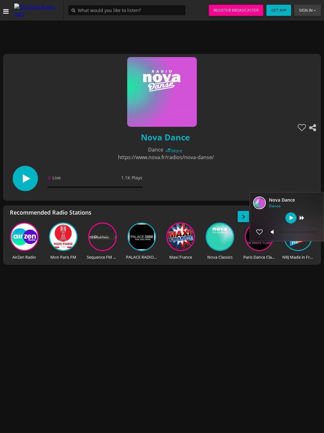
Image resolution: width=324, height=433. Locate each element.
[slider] (298, 232)
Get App (278, 10)
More (176, 151)
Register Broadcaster (236, 10)
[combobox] (128, 10)
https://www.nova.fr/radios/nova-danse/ (166, 157)
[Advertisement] (162, 35)
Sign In (306, 10)
